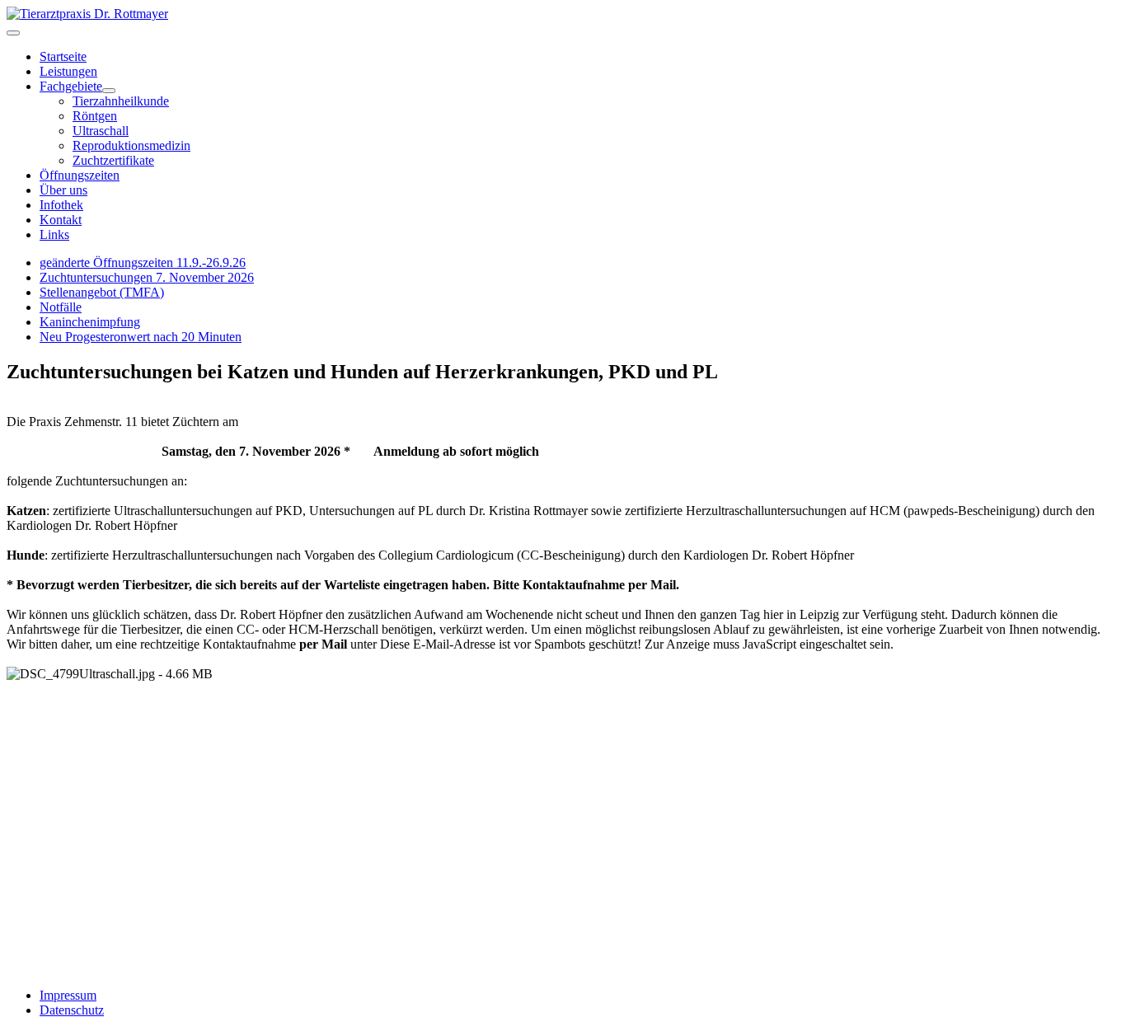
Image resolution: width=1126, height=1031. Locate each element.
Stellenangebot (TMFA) (102, 292)
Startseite (63, 56)
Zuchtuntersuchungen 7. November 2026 (147, 277)
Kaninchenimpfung (90, 322)
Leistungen (68, 71)
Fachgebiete (71, 86)
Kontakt (61, 220)
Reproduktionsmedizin (131, 145)
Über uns (63, 190)
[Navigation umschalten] (13, 32)
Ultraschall (101, 131)
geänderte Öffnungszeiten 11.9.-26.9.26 (143, 262)
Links (54, 234)
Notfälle (61, 307)
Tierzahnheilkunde (121, 101)
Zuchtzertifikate (113, 160)
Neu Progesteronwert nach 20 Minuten (141, 337)
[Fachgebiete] (108, 90)
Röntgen (95, 116)
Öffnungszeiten (80, 175)
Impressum (68, 995)
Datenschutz (72, 1010)
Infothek (61, 205)
